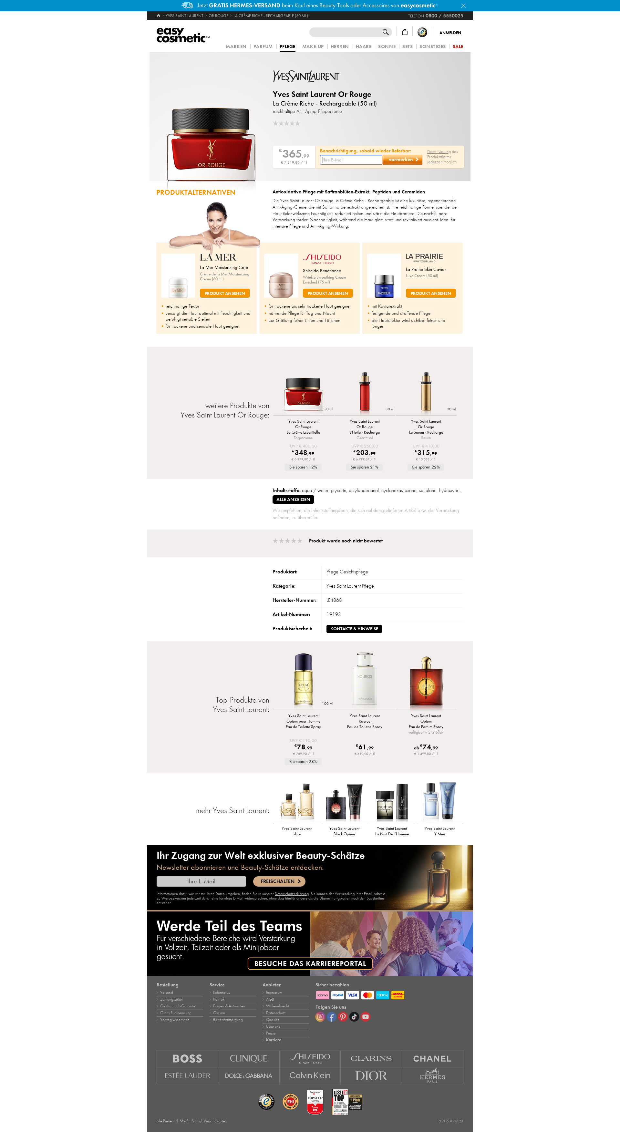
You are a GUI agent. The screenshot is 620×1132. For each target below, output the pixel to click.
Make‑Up (313, 46)
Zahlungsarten (171, 999)
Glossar (219, 1012)
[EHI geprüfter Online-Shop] (291, 1102)
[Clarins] (371, 1058)
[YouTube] (365, 1016)
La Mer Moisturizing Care (224, 267)
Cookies (272, 1019)
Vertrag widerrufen (174, 1019)
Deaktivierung (439, 151)
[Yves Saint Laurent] (311, 76)
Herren (340, 46)
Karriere (273, 1040)
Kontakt (219, 999)
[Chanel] (432, 1058)
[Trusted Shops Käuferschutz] (422, 32)
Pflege (287, 46)
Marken (236, 46)
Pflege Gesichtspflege (347, 572)
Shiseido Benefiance (322, 270)
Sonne (387, 46)
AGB (270, 999)
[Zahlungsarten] (389, 994)
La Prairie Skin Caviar (426, 269)
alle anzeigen (293, 499)
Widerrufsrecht (277, 1006)
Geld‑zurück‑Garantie (177, 1006)
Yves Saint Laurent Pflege (350, 586)
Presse (270, 1033)
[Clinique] (249, 1058)
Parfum (263, 46)
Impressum (274, 992)
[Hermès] (432, 1076)
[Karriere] (310, 943)
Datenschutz (276, 1012)
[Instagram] (320, 1016)
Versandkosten (215, 1121)
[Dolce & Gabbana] (249, 1076)
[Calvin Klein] (310, 1076)
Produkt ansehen (225, 293)
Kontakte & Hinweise (354, 629)
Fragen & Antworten (229, 1006)
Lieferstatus (221, 992)
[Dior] (371, 1076)
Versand (166, 992)
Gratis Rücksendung (175, 1012)
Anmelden (450, 33)
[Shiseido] (310, 1058)
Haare (364, 46)
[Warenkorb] (405, 32)
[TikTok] (354, 1016)
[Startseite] (159, 15)
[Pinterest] (342, 1016)
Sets (407, 46)
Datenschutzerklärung (292, 893)
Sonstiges (432, 46)
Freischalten (277, 881)
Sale (458, 46)
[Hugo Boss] (187, 1058)
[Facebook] (331, 1016)
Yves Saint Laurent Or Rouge (322, 94)
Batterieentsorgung (228, 1019)
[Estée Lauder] (187, 1076)
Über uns (273, 1026)
